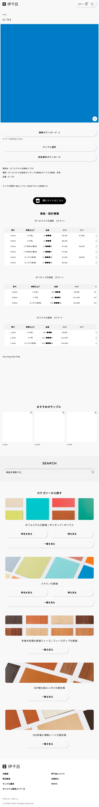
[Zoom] (94, 118)
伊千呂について (58, 773)
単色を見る (26, 534)
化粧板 (5, 773)
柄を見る (72, 534)
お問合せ (55, 778)
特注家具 (6, 778)
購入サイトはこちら (53, 200)
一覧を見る (49, 544)
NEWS (54, 784)
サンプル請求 (8, 783)
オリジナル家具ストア (12, 788)
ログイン (81, 4)
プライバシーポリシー (11, 799)
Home (4, 15)
